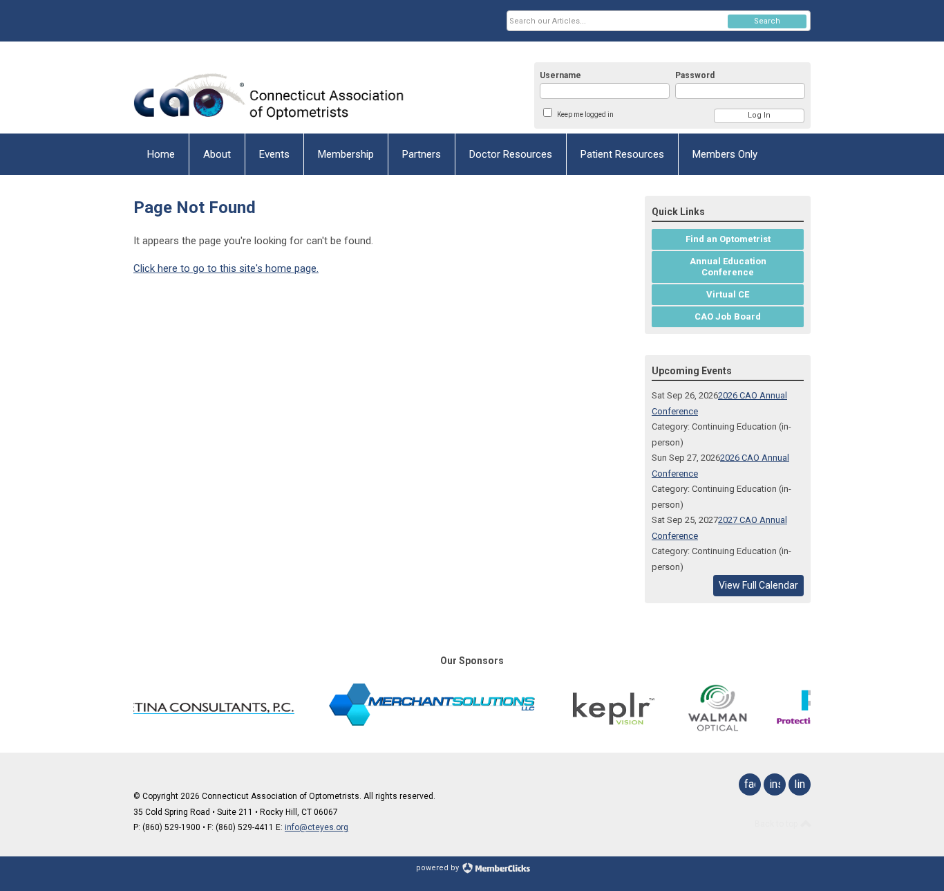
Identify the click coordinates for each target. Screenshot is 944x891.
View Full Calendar (758, 585)
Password (695, 75)
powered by (438, 867)
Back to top (777, 824)
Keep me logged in (585, 114)
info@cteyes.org (316, 827)
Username (560, 75)
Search (767, 21)
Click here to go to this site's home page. (226, 268)
